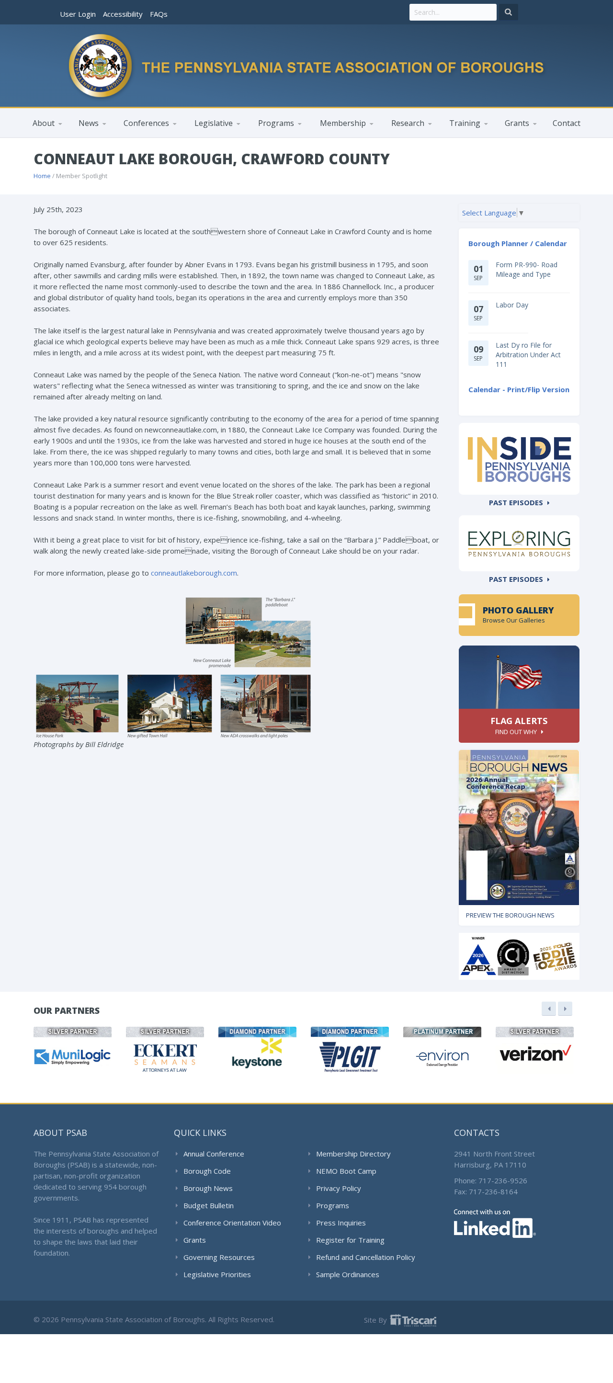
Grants (194, 1240)
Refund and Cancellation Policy (365, 1257)
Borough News (208, 1188)
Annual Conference (213, 1153)
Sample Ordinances (347, 1274)
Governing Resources (219, 1257)
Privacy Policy (338, 1188)
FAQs (159, 14)
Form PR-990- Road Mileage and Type (526, 269)
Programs (332, 1205)
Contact (566, 123)
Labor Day (512, 304)
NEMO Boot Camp (346, 1171)
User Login (78, 14)
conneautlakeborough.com (194, 573)
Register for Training (350, 1240)
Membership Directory (353, 1153)
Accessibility (123, 14)
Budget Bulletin (208, 1205)
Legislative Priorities (217, 1274)
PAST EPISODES (516, 502)
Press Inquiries (341, 1222)
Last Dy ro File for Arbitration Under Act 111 (528, 354)
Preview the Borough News (510, 915)
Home (42, 175)
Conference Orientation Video (232, 1222)
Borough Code (207, 1171)
